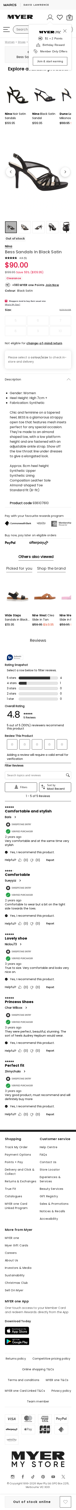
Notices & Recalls (52, 1211)
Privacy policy (61, 1391)
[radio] (15, 320)
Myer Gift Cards (16, 1245)
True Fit (10, 1189)
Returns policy (16, 1359)
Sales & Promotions (54, 1204)
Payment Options (18, 1155)
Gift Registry (49, 1196)
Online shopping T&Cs (38, 1369)
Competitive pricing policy (51, 1359)
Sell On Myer (14, 1290)
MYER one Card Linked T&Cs (25, 1391)
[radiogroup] (38, 326)
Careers (11, 1253)
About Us (11, 1260)
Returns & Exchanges (20, 1181)
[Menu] (6, 29)
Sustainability (15, 1275)
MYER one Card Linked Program (16, 1206)
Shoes (22, 42)
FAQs (43, 1155)
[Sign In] (50, 17)
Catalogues (13, 1196)
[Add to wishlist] (65, 1502)
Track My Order (16, 1147)
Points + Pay (14, 1162)
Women (10, 42)
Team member (38, 1401)
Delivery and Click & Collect (19, 1172)
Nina (8, 246)
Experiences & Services (50, 1179)
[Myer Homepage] (20, 19)
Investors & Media (18, 1268)
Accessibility (49, 1219)
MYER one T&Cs (57, 1380)
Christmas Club (16, 1283)
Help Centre (49, 1147)
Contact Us (48, 1162)
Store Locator (50, 1170)
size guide (65, 309)
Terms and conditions (23, 1380)
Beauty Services (51, 1189)
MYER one (12, 1238)
